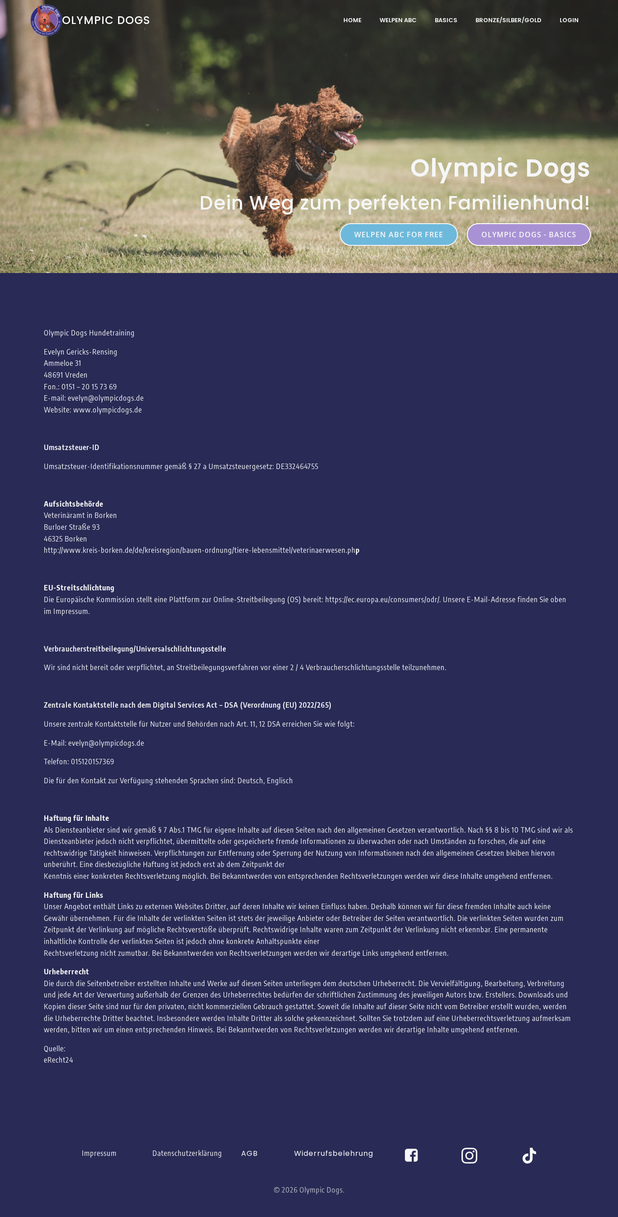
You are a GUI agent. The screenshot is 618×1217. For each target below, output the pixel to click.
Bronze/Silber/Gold (508, 20)
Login (569, 20)
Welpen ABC (398, 20)
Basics (446, 20)
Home (352, 20)
